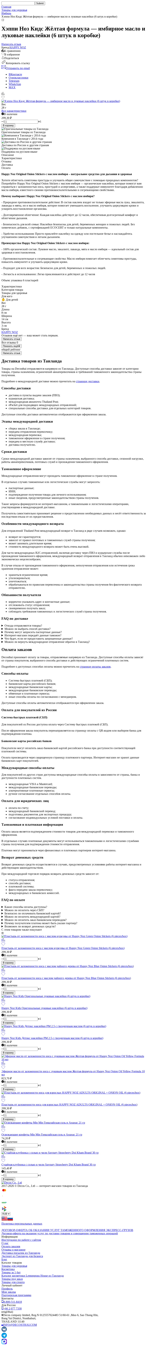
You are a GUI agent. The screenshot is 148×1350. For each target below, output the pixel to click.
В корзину (8, 125)
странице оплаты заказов (95, 666)
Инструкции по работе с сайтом (21, 1239)
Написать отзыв (11, 339)
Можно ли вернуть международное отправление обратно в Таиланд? (47, 641)
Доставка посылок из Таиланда (20, 1252)
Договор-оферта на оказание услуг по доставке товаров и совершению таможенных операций (59, 1233)
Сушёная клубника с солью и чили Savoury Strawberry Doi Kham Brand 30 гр (48, 1164)
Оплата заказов (10, 1246)
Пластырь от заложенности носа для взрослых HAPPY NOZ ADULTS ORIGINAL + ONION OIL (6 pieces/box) (69, 1104)
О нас (4, 1243)
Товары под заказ (12, 1278)
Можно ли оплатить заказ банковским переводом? (36, 919)
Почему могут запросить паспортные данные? (33, 632)
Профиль (7, 1288)
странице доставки (87, 381)
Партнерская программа (16, 1295)
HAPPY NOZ (18, 47)
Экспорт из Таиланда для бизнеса (22, 1256)
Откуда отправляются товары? (23, 625)
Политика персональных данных (21, 1223)
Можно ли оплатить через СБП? (24, 910)
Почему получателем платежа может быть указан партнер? (41, 923)
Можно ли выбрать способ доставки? (28, 628)
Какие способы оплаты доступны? (26, 906)
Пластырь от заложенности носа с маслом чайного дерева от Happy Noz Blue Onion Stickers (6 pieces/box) (66, 978)
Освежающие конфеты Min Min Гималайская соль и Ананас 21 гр (41, 1134)
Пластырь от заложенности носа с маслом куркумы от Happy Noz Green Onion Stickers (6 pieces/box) (63, 948)
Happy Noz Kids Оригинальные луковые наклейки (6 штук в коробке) (44, 1008)
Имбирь (6, 13)
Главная (6, 6)
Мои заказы (8, 1291)
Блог (4, 1259)
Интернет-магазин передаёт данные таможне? (33, 635)
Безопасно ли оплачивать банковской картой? (33, 913)
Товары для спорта (13, 1282)
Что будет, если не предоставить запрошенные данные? (39, 638)
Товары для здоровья (14, 10)
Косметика (8, 1269)
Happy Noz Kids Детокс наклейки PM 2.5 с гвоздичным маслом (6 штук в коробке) (52, 1038)
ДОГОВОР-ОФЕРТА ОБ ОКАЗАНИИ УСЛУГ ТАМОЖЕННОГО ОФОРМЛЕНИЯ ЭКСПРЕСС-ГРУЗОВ (67, 1230)
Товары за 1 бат (11, 1272)
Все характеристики (13, 110)
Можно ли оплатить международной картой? (32, 916)
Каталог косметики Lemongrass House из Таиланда (32, 1275)
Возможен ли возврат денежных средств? (30, 926)
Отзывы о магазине (13, 1249)
